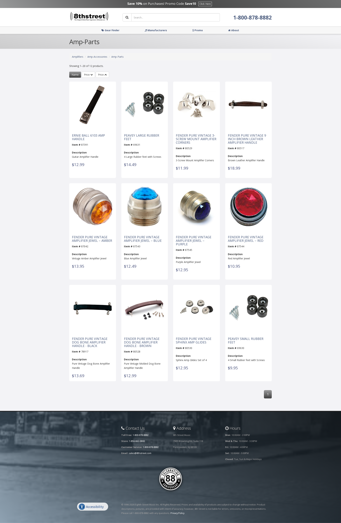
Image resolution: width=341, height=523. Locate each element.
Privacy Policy (177, 513)
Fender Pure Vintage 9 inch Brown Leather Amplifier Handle (247, 139)
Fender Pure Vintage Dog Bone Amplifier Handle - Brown (141, 342)
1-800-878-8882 (252, 17)
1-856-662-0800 (137, 441)
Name (75, 74)
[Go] (127, 17)
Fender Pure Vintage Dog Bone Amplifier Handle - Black (89, 342)
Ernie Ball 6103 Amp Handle (88, 137)
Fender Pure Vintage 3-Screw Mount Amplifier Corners (196, 139)
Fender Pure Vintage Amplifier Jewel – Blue (143, 239)
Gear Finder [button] (111, 30)
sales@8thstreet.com (140, 453)
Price (87, 74)
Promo (198, 30)
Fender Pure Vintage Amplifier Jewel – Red (245, 239)
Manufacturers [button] (157, 30)
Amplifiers (77, 56)
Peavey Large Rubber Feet (141, 137)
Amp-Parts (117, 56)
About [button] (235, 30)
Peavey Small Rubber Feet (245, 340)
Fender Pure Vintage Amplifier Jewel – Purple (193, 240)
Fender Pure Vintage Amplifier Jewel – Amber (92, 239)
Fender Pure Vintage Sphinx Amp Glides (193, 340)
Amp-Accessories (97, 56)
